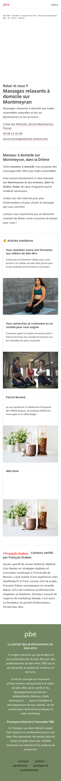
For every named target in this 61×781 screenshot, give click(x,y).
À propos (23, 761)
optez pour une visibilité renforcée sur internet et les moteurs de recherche (30, 745)
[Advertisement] (30, 51)
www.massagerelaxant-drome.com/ (25, 138)
